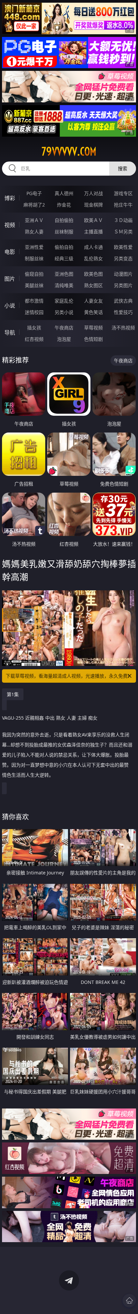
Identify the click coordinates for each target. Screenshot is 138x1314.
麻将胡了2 (34, 204)
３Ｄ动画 (123, 220)
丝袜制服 (64, 231)
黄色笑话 (93, 312)
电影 (9, 252)
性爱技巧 (123, 312)
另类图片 (123, 285)
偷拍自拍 (64, 247)
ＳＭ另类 (123, 231)
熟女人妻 (34, 231)
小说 (9, 305)
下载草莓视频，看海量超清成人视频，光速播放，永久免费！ (69, 676)
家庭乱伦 (64, 301)
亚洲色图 (64, 274)
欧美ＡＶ (93, 220)
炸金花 (64, 204)
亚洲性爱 (34, 247)
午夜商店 (64, 327)
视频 (9, 225)
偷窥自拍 (34, 274)
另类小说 (64, 312)
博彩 (9, 198)
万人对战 (93, 193)
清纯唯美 (64, 285)
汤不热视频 (123, 327)
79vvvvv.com (69, 151)
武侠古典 (123, 301)
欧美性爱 (123, 247)
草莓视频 (93, 327)
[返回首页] (129, 1300)
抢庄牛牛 (123, 204)
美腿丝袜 (34, 285)
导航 (9, 332)
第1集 (13, 694)
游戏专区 (123, 193)
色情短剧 (93, 339)
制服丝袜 (34, 258)
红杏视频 (34, 339)
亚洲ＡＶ (34, 220)
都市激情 (34, 301)
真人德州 (64, 193)
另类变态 (123, 258)
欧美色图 (93, 274)
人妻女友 (93, 301)
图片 (9, 278)
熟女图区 (93, 285)
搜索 (122, 168)
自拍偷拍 (64, 220)
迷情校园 (34, 312)
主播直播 (93, 231)
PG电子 (34, 193)
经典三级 (64, 258)
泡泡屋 (64, 339)
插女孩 (34, 327)
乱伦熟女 (93, 258)
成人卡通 (93, 247)
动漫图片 (123, 274)
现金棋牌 (93, 204)
